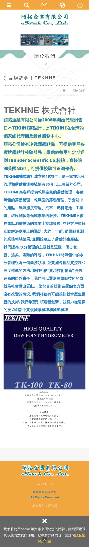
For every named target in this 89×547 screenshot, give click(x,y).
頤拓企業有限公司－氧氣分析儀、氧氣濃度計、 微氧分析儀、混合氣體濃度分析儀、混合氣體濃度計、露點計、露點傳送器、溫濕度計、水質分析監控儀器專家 (44, 19)
